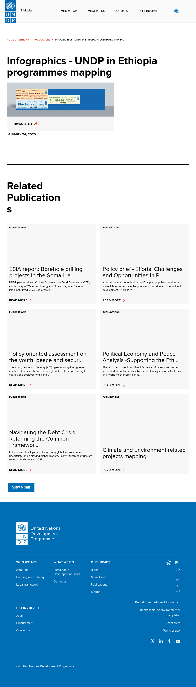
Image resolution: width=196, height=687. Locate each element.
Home (10, 39)
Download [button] (23, 124)
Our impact (123, 11)
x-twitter (152, 641)
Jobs (19, 616)
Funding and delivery (30, 577)
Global (176, 11)
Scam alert (173, 623)
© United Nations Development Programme (45, 666)
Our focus (60, 581)
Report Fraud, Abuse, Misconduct (157, 602)
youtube (178, 641)
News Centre (99, 577)
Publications (42, 39)
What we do (96, 11)
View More (21, 487)
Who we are (69, 11)
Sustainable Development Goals (67, 572)
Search (184, 11)
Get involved (150, 11)
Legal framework (27, 584)
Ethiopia (26, 10)
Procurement (24, 623)
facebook (169, 641)
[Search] (177, 577)
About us (22, 570)
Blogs (94, 570)
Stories (95, 592)
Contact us (23, 630)
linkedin (161, 641)
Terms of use (171, 630)
